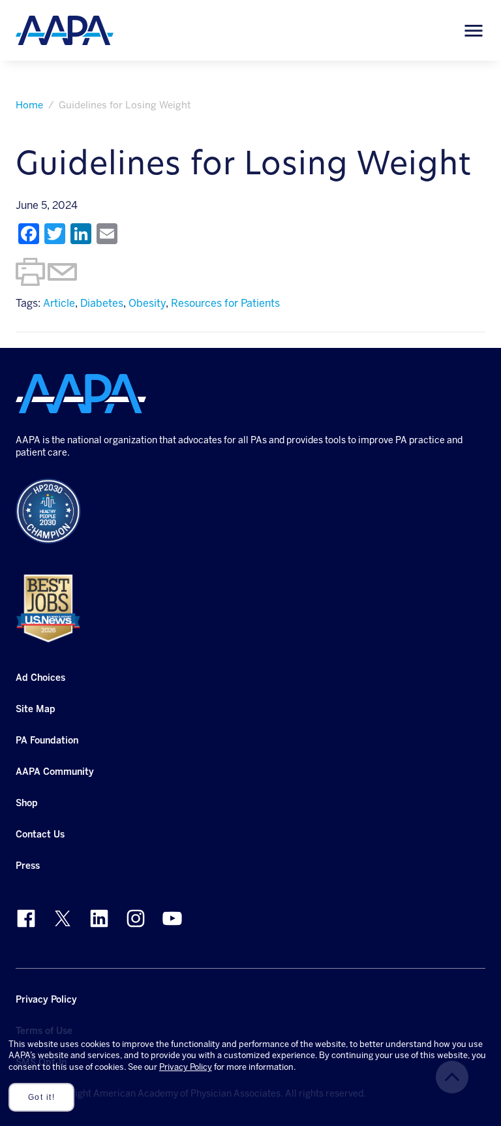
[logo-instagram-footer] (135, 918)
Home (29, 105)
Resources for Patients (225, 303)
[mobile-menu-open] (473, 30)
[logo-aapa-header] (65, 29)
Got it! (41, 1097)
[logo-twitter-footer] (62, 918)
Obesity (147, 303)
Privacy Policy (185, 1067)
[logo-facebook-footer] (26, 918)
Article (59, 303)
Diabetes (101, 303)
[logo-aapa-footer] (81, 393)
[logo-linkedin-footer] (99, 918)
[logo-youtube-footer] (172, 918)
